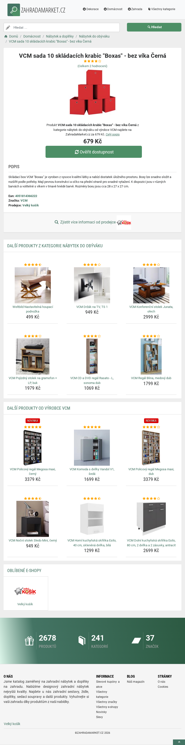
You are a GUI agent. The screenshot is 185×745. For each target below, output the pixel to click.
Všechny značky (106, 702)
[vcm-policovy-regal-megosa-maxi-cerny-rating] (32, 427)
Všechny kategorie (163, 9)
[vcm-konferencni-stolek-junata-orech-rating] (151, 264)
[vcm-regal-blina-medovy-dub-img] (151, 356)
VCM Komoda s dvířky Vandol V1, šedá (92, 471)
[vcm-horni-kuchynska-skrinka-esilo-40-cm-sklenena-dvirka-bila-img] (92, 519)
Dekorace (92, 9)
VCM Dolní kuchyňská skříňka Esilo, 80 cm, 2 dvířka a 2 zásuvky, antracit (151, 543)
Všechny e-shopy (107, 707)
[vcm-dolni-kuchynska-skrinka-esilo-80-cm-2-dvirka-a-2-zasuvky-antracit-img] (151, 519)
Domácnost (114, 9)
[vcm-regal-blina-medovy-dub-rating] (151, 336)
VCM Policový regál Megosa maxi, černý (33, 471)
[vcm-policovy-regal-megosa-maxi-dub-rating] (151, 427)
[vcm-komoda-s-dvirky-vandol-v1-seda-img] (92, 448)
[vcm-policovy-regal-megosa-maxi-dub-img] (151, 448)
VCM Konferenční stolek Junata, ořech (151, 309)
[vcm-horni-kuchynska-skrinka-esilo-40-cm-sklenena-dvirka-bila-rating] (92, 498)
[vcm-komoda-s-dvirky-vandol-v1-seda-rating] (92, 427)
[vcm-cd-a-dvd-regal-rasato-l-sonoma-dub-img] (92, 356)
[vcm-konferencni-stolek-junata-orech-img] (151, 285)
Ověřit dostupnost (97, 151)
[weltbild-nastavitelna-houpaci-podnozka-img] (32, 285)
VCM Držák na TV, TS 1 (92, 307)
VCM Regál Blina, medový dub (151, 378)
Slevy (99, 717)
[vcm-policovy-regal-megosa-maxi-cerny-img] (32, 448)
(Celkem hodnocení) (92, 66)
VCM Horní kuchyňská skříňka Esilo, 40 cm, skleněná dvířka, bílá (91, 543)
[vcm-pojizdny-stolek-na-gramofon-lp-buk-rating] (32, 336)
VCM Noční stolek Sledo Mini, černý (33, 540)
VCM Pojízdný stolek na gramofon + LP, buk (33, 380)
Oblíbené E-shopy (24, 570)
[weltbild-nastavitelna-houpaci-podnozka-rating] (32, 264)
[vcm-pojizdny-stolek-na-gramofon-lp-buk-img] (32, 356)
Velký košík (30, 205)
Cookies (163, 686)
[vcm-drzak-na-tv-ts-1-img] (92, 285)
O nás (161, 681)
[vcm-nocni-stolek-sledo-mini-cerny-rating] (32, 498)
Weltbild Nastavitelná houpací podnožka (33, 309)
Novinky (101, 712)
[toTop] (179, 742)
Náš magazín (136, 681)
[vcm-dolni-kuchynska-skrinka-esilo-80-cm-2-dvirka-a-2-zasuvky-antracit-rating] (151, 498)
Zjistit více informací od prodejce (88, 222)
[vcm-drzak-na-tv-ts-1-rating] (92, 264)
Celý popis (113, 134)
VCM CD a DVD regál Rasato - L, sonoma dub (92, 380)
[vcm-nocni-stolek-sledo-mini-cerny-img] (32, 519)
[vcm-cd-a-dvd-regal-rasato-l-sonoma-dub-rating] (92, 336)
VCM (23, 200)
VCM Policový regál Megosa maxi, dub (151, 471)
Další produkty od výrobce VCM (38, 408)
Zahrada (136, 9)
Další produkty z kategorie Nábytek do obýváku (55, 245)
